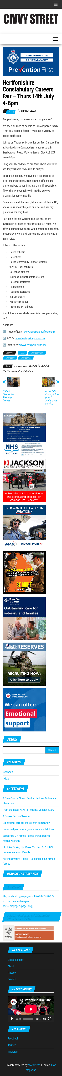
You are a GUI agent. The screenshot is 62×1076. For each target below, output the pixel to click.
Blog (22, 353)
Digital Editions (16, 959)
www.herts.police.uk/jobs (32, 345)
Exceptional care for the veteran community (26, 822)
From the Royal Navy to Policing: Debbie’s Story (28, 809)
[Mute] (44, 1019)
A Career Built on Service (16, 816)
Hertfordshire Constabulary (18, 371)
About (11, 966)
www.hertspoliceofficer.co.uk (39, 331)
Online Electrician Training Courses (8, 396)
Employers (10, 358)
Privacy (12, 972)
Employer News (37, 353)
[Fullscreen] (49, 1019)
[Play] (12, 1019)
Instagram (13, 1051)
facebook (8, 772)
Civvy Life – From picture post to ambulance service (52, 397)
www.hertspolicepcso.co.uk (30, 338)
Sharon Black (28, 110)
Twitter (12, 1045)
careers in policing (39, 365)
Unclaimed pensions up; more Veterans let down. (29, 829)
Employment (26, 358)
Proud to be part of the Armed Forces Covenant (28, 917)
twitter (6, 778)
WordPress (34, 1065)
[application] (31, 1009)
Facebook (13, 887)
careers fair (20, 366)
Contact (12, 979)
